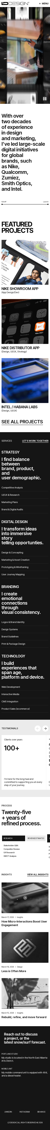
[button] (38, 728)
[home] (15, 3)
